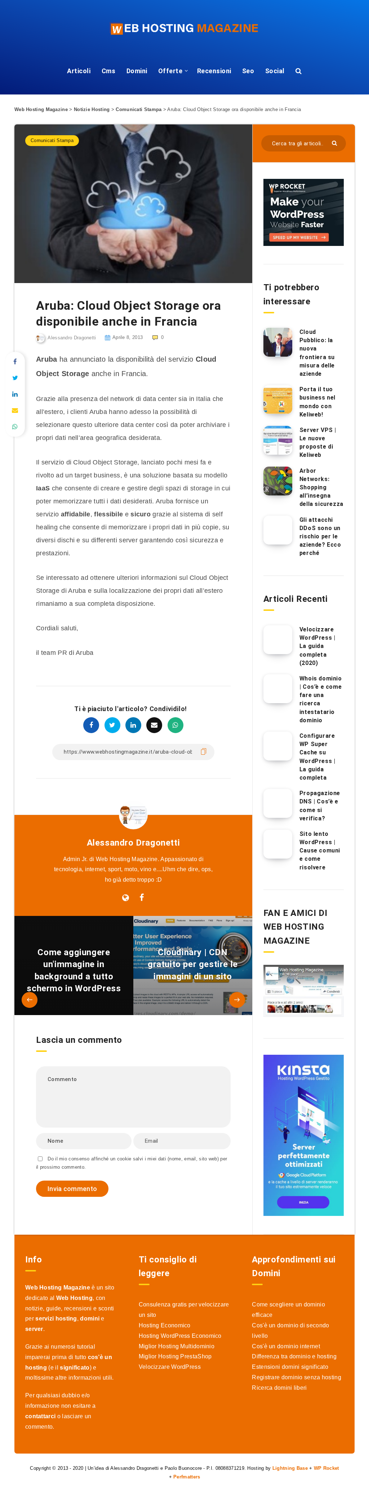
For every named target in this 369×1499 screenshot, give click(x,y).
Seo (248, 71)
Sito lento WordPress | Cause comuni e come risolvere (319, 850)
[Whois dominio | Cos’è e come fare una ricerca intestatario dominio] (277, 688)
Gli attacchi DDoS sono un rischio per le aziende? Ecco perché (320, 536)
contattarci (40, 1416)
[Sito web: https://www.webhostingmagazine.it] (125, 898)
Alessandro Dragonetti (133, 843)
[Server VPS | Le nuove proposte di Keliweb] (277, 440)
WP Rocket (326, 1468)
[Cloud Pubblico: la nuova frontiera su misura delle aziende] (277, 342)
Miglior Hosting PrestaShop (175, 1356)
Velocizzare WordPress (170, 1367)
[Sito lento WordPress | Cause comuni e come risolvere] (277, 844)
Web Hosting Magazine (41, 109)
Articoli (78, 71)
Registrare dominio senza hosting (296, 1377)
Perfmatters (186, 1477)
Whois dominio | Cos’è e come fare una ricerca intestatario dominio (320, 699)
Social (275, 71)
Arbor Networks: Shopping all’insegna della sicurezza (321, 487)
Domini (136, 71)
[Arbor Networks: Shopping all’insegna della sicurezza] (277, 481)
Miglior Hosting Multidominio (176, 1346)
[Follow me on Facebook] (141, 898)
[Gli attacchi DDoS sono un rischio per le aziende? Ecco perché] (277, 530)
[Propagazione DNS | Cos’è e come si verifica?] (277, 803)
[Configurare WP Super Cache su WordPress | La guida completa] (277, 746)
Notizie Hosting (92, 109)
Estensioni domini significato (290, 1367)
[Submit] (335, 142)
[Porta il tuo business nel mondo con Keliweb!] (277, 399)
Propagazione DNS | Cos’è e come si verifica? (319, 806)
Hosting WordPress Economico (180, 1336)
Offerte (170, 71)
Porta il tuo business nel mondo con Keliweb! (317, 402)
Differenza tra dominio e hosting (294, 1356)
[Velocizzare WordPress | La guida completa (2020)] (277, 639)
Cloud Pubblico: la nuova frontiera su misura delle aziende (317, 353)
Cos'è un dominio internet (286, 1346)
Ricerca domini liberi (279, 1388)
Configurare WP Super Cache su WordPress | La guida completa (317, 756)
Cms (109, 71)
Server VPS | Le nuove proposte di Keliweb (317, 443)
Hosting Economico (165, 1325)
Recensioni (214, 71)
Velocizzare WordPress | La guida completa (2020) (317, 646)
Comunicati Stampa (138, 109)
